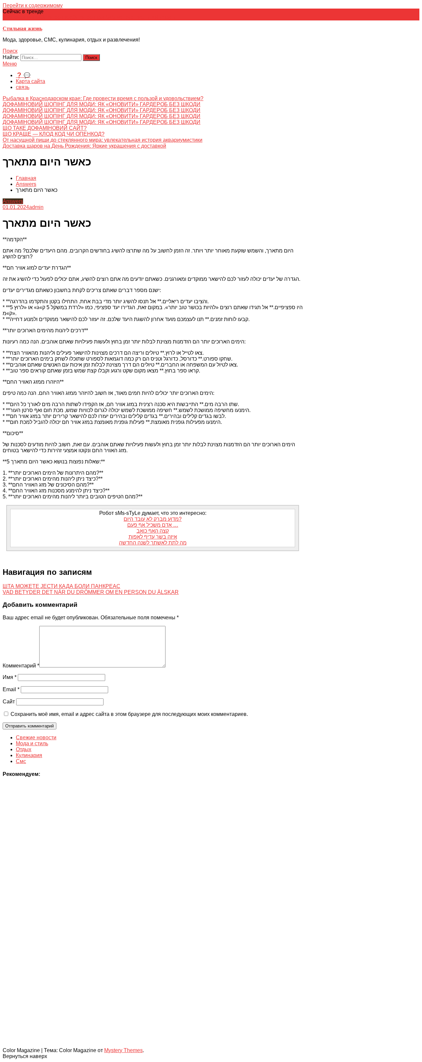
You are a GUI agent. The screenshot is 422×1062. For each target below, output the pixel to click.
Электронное (56, 17)
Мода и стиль (32, 743)
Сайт (9, 701)
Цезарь (166, 17)
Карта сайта (30, 81)
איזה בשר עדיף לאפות (153, 537)
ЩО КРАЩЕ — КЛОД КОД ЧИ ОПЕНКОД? (54, 134)
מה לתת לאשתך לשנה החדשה (153, 543)
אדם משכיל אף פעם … (152, 525)
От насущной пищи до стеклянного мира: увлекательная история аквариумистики (102, 140)
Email (11, 689)
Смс (21, 761)
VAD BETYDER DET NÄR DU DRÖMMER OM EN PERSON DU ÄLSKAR (91, 592)
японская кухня (21, 17)
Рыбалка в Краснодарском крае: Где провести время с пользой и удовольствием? (103, 98)
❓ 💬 (23, 75)
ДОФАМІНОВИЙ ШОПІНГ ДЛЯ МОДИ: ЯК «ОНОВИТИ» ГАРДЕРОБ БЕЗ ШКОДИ (101, 104)
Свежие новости (36, 737)
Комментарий (21, 665)
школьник (145, 17)
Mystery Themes (123, 1050)
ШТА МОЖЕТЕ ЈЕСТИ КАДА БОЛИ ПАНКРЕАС (61, 586)
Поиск (10, 51)
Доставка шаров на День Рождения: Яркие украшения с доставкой (84, 146)
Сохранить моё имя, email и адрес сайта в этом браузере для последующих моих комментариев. (129, 714)
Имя (9, 677)
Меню (10, 64)
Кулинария (29, 755)
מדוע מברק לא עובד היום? (153, 519)
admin (36, 207)
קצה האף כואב (152, 531)
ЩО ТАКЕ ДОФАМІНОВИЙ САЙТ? (45, 128)
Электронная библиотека (103, 17)
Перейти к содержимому (33, 5)
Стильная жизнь (22, 28)
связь (22, 87)
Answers (13, 201)
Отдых (23, 749)
